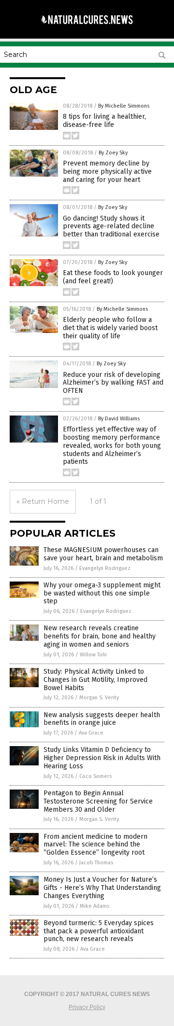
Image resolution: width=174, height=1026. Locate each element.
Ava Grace (91, 733)
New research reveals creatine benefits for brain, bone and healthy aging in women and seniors (100, 636)
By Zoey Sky (113, 153)
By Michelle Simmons (123, 106)
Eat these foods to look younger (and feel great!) (113, 277)
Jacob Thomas (96, 863)
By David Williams (119, 419)
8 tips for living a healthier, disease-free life (104, 120)
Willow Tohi (93, 655)
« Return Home (42, 501)
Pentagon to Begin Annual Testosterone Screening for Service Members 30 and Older (98, 801)
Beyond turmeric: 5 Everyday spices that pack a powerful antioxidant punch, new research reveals (99, 931)
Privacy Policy (87, 1007)
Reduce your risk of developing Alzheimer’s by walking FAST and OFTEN (113, 383)
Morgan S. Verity (99, 697)
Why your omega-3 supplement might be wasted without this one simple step (102, 593)
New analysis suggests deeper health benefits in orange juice (102, 719)
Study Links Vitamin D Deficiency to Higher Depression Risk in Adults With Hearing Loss (102, 758)
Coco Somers (95, 776)
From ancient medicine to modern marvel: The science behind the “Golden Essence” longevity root (95, 844)
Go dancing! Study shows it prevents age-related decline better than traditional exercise (111, 226)
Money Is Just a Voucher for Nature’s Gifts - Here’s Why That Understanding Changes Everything (102, 887)
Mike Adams (94, 906)
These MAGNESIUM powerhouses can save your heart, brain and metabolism (103, 554)
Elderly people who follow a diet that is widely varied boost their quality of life (110, 328)
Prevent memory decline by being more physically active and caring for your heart (107, 171)
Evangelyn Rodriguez (104, 568)
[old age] (87, 28)
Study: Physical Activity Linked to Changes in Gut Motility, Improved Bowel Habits (95, 679)
